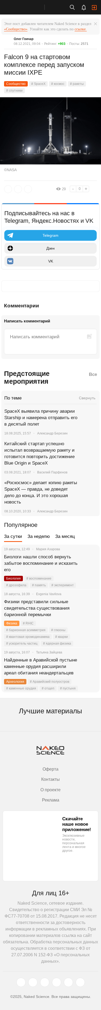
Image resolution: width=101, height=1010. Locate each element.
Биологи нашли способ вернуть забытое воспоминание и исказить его (41, 563)
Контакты (50, 779)
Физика (11, 623)
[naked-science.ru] (80, 982)
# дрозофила (16, 585)
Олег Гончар (23, 39)
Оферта (50, 769)
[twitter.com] (21, 982)
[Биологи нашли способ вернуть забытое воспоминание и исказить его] (89, 563)
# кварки (61, 637)
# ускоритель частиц (21, 643)
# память (39, 585)
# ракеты (77, 84)
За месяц (65, 536)
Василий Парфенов (52, 472)
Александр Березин (52, 433)
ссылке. (81, 29)
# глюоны (58, 630)
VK (50, 261)
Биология (13, 578)
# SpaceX (38, 84)
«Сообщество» (15, 29)
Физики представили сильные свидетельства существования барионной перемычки (36, 608)
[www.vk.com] (32, 982)
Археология (15, 682)
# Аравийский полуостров (49, 682)
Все (93, 374)
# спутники (14, 90)
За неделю (38, 536)
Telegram (50, 235)
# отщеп (48, 688)
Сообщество (16, 84)
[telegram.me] (68, 982)
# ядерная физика (57, 643)
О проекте (50, 790)
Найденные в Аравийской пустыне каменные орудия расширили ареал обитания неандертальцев (40, 666)
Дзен (50, 248)
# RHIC (28, 623)
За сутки (13, 536)
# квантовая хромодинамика (28, 637)
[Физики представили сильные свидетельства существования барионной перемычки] (89, 608)
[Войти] (94, 7)
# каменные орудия (21, 688)
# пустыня (68, 688)
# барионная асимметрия (26, 630)
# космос (57, 84)
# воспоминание (38, 578)
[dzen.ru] (56, 982)
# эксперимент (62, 585)
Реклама (50, 800)
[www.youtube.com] (44, 982)
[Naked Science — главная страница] (27, 7)
